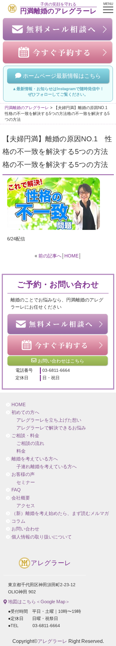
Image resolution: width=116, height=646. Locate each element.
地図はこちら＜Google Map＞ (38, 601)
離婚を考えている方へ (34, 458)
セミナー (25, 482)
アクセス (25, 505)
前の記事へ (50, 255)
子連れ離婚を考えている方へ (46, 466)
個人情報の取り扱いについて (41, 536)
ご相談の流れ (30, 443)
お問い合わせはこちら (60, 360)
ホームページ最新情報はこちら (61, 76)
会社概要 (20, 497)
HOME (71, 255)
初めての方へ (25, 412)
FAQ (16, 489)
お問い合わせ (25, 528)
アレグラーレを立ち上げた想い (48, 420)
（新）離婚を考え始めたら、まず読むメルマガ (60, 513)
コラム (18, 521)
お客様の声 (23, 474)
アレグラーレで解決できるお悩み (51, 427)
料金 (21, 451)
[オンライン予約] (58, 345)
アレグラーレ (51, 563)
